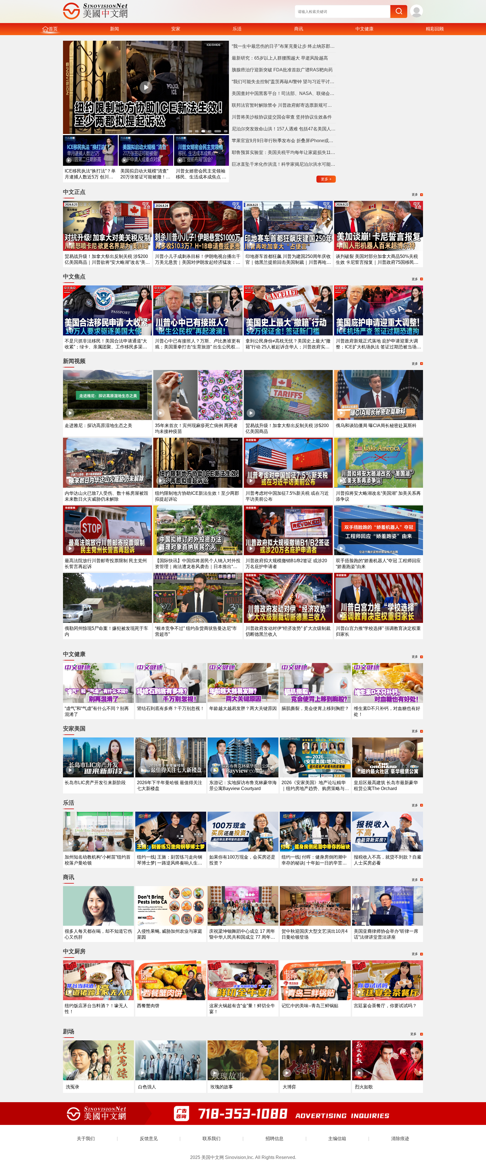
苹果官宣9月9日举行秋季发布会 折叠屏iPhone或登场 (284, 140)
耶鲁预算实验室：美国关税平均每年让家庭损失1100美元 (284, 152)
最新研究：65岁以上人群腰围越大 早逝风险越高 (280, 58)
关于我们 (86, 1138)
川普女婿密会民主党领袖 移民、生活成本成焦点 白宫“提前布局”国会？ (201, 177)
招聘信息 (275, 1138)
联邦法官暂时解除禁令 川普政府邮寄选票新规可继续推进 (284, 105)
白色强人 (147, 1086)
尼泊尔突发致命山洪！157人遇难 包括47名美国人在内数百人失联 (284, 128)
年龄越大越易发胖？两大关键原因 (243, 708)
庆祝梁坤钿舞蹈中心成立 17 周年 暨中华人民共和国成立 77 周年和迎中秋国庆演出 (242, 937)
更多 (326, 179)
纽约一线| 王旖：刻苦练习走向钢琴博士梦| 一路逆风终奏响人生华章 (169, 863)
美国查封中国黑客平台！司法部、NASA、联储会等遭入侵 (284, 93)
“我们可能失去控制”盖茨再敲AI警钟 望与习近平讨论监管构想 (284, 81)
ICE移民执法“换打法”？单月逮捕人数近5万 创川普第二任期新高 (90, 177)
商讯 (298, 28)
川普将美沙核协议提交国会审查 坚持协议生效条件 (282, 117)
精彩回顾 (435, 28)
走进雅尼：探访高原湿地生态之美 (98, 425)
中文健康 (365, 28)
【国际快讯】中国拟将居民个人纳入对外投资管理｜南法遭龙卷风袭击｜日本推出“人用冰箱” (197, 566)
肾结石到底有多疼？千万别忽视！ (170, 708)
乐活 (237, 28)
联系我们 (211, 1138)
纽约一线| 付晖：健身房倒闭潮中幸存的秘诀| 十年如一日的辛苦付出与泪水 (314, 863)
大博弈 (289, 1086)
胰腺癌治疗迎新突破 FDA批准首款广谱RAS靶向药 (282, 69)
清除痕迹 (400, 1138)
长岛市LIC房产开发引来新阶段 (95, 782)
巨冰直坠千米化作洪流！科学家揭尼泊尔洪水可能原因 (284, 164)
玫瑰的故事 (221, 1086)
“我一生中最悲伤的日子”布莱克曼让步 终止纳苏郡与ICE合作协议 (284, 46)
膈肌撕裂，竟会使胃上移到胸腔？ (315, 708)
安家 (175, 28)
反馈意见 (149, 1138)
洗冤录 (72, 1086)
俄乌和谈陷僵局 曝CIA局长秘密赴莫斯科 (376, 425)
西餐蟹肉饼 (148, 1005)
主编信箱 (337, 1138)
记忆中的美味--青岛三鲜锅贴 (310, 1005)
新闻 (114, 28)
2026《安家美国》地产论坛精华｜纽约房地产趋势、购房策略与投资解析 (315, 788)
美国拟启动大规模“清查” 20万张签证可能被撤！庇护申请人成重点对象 (145, 177)
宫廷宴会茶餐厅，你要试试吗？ (385, 1005)
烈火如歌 (364, 1086)
